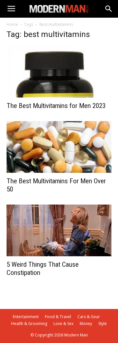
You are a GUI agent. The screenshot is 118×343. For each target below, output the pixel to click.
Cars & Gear (88, 316)
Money (86, 323)
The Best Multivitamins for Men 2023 (56, 106)
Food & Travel (58, 316)
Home (12, 24)
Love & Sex (63, 323)
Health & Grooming (29, 323)
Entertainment (26, 316)
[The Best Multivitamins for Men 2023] (59, 72)
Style (102, 323)
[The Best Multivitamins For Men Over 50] (59, 147)
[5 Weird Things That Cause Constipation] (59, 230)
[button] (109, 9)
